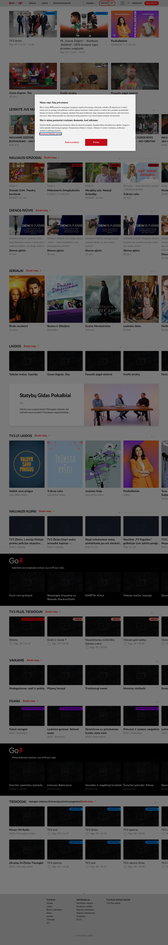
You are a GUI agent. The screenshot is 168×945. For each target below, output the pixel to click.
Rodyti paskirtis (72, 142)
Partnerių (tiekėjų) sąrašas (50, 134)
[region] (85, 122)
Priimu (96, 142)
